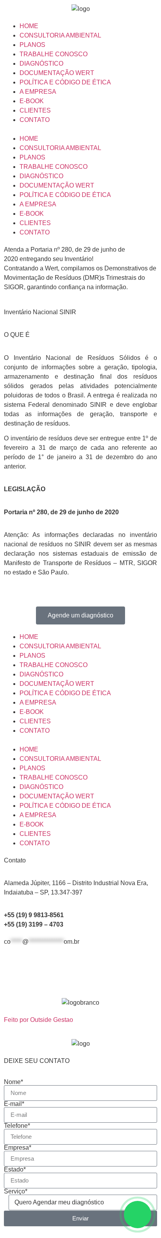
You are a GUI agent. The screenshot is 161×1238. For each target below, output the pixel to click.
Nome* (13, 1082)
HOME (29, 26)
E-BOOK (32, 101)
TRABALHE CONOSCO (54, 54)
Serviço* (15, 1191)
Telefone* (17, 1126)
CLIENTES (35, 110)
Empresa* (17, 1148)
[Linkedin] (56, 970)
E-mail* (14, 1104)
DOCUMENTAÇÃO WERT (57, 73)
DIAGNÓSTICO (41, 63)
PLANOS (32, 44)
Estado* (15, 1169)
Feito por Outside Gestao (38, 1019)
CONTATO (35, 119)
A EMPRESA (38, 91)
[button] (80, 129)
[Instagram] (35, 970)
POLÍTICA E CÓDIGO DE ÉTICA (65, 82)
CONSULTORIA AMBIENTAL (60, 35)
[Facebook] (13, 970)
